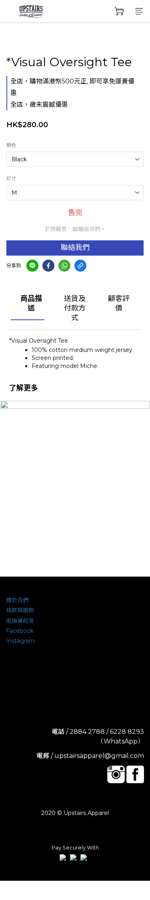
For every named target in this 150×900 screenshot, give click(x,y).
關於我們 (17, 600)
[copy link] (80, 266)
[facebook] (48, 266)
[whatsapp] (64, 266)
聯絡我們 (75, 247)
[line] (32, 266)
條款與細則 (20, 610)
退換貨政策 (20, 620)
